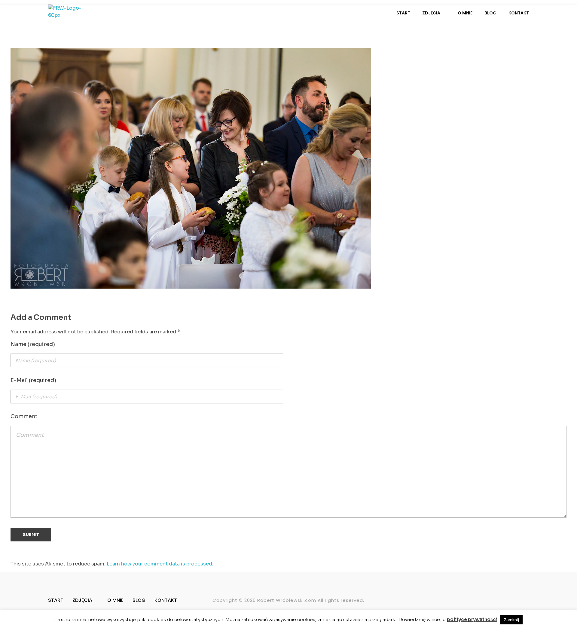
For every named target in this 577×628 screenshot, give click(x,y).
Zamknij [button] (511, 619)
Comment (24, 416)
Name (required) (33, 344)
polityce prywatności (472, 619)
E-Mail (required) (33, 380)
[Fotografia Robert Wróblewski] (70, 14)
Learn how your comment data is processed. (160, 564)
